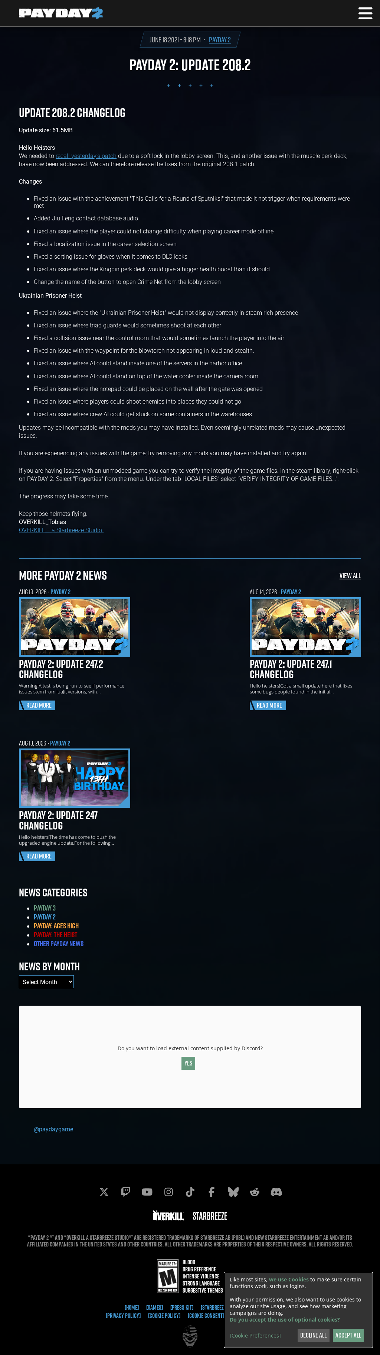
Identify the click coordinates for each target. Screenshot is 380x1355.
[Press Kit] (181, 1307)
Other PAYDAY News (58, 943)
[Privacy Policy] (123, 1316)
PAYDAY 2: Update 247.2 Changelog (61, 669)
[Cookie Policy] (164, 1316)
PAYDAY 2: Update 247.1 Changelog (291, 669)
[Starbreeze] (214, 1307)
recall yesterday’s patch (86, 155)
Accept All (348, 1335)
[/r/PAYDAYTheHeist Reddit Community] (255, 1192)
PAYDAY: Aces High (56, 926)
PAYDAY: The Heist (55, 934)
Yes (188, 1063)
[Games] (154, 1307)
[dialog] (298, 1310)
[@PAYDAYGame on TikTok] (190, 1192)
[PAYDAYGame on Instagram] (168, 1192)
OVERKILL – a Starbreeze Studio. (61, 530)
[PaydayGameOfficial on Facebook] (211, 1192)
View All (350, 575)
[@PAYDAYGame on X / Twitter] (104, 1192)
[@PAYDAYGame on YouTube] (147, 1192)
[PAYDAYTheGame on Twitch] (125, 1192)
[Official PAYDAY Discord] (276, 1192)
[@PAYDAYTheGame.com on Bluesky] (233, 1192)
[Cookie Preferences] (255, 1336)
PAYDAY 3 (45, 908)
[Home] (132, 1307)
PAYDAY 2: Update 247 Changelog (58, 820)
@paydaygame (53, 1129)
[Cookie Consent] (206, 1316)
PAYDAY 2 (220, 40)
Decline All (313, 1335)
